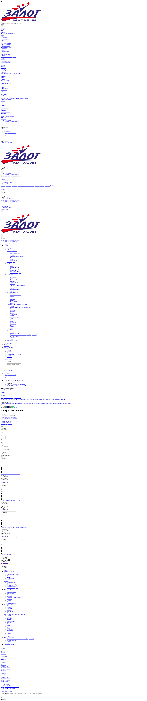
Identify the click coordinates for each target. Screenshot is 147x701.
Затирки (29, 403)
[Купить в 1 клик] (1, 463)
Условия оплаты (5, 666)
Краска (39, 403)
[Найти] (2, 26)
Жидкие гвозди (23, 403)
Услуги (2, 651)
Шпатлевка (65, 403)
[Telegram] (16, 407)
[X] (8, 407)
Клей (36, 403)
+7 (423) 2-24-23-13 (10, 123)
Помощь (3, 674)
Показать (3, 458)
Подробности (4, 482)
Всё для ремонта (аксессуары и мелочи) (20, 307)
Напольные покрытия (15, 295)
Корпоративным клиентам (7, 658)
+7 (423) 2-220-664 (6, 120)
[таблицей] (3, 425)
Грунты (17, 403)
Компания (9, 351)
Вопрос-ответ (4, 681)
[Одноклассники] (4, 407)
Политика (3, 671)
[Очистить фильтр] (2, 457)
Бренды (3, 652)
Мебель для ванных (15, 253)
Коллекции (3, 682)
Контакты (3, 659)
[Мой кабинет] (1, 204)
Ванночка (7, 403)
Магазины (3, 665)
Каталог (9, 248)
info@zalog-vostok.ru (7, 142)
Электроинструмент (59, 399)
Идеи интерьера (5, 684)
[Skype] (14, 407)
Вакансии (3, 660)
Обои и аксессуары (15, 333)
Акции (2, 649)
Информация (4, 662)
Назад (9, 246)
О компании (4, 656)
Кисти (33, 403)
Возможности (4, 673)
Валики (3, 403)
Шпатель (59, 403)
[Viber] (10, 407)
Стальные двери (19, 399)
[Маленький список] (1, 426)
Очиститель (52, 403)
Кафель (2, 399)
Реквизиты (3, 670)
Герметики (12, 403)
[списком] (2, 425)
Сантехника (13, 277)
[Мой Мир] (6, 407)
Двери (11, 266)
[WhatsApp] (12, 407)
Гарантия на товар (5, 669)
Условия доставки (5, 667)
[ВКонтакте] (1, 407)
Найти (2, 699)
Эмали (69, 403)
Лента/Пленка (45, 403)
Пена (56, 403)
